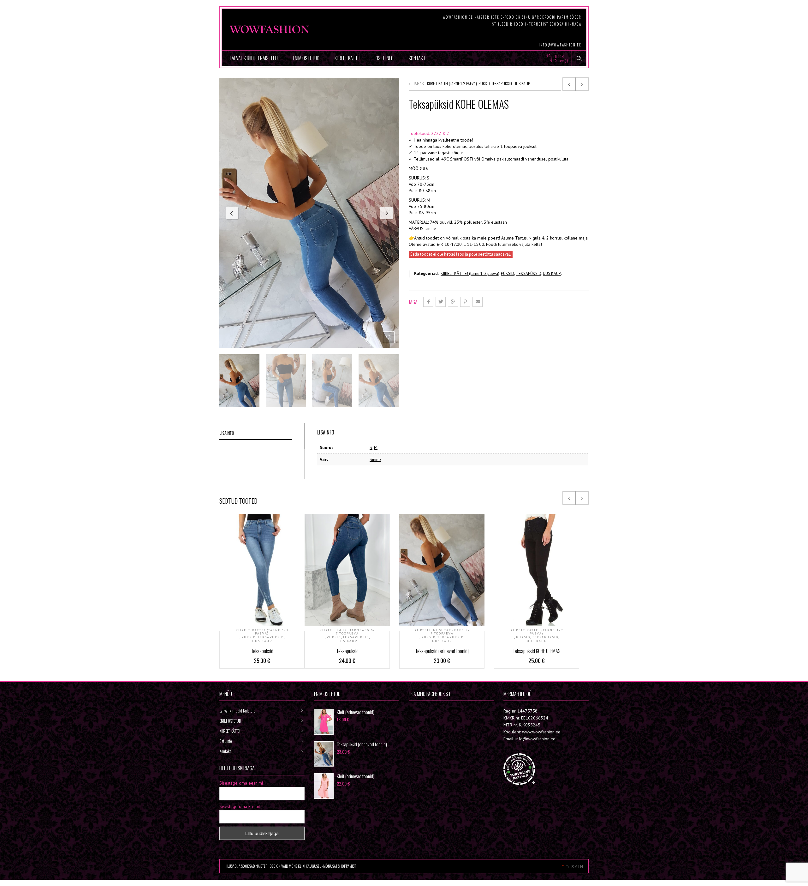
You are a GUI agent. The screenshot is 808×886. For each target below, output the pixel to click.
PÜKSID (484, 83)
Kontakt (417, 58)
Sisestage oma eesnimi (241, 783)
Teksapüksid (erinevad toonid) (442, 651)
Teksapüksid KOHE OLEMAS (537, 651)
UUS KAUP (522, 83)
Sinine (375, 459)
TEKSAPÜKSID (501, 83)
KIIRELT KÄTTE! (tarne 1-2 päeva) (452, 83)
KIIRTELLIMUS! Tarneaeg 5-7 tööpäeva (347, 632)
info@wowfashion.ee (560, 44)
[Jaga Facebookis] (428, 302)
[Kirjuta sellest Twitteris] (441, 302)
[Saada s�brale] (477, 302)
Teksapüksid (262, 651)
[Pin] (465, 302)
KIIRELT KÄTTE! (347, 58)
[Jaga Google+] (453, 302)
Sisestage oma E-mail (239, 806)
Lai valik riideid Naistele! (254, 58)
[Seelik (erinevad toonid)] (569, 84)
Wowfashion (431, 710)
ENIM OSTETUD (306, 58)
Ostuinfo (385, 58)
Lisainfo (226, 432)
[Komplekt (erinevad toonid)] (582, 84)
